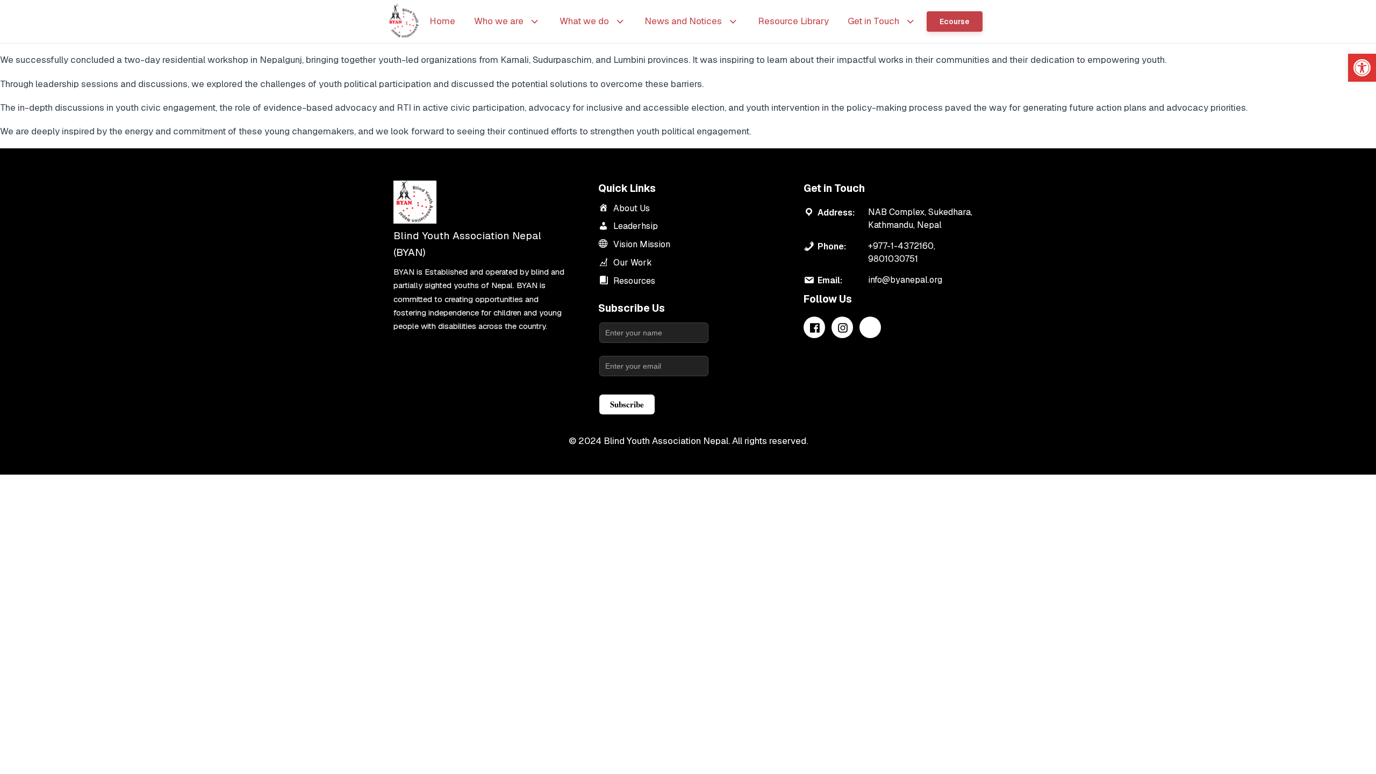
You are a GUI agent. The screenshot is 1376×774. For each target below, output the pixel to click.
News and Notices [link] (683, 21)
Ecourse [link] (955, 21)
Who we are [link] (499, 21)
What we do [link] (584, 21)
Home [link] (442, 21)
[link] (1362, 68)
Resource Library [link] (793, 21)
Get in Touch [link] (873, 21)
